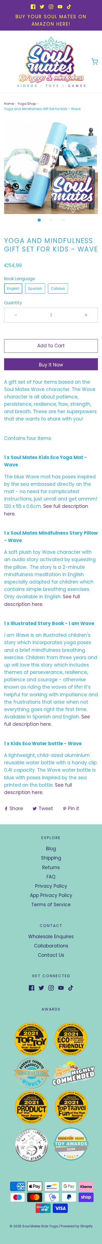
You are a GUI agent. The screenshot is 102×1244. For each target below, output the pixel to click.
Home (9, 103)
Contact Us (51, 955)
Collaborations (51, 946)
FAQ (51, 876)
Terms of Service (51, 904)
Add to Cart (51, 345)
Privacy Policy (51, 886)
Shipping (51, 858)
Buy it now (51, 365)
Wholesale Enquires (51, 936)
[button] (51, 167)
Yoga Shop (26, 103)
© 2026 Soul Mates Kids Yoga (34, 1226)
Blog (51, 848)
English (13, 288)
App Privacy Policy (51, 895)
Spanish (35, 288)
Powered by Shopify (77, 1226)
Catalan (58, 288)
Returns (51, 867)
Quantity (13, 303)
